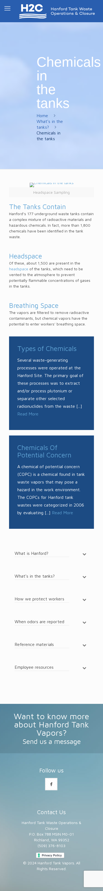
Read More (27, 413)
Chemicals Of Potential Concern (44, 451)
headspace (18, 268)
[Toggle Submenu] (84, 554)
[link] (51, 190)
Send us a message (52, 741)
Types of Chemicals (47, 348)
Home (42, 115)
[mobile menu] (7, 8)
